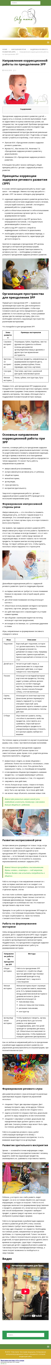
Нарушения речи (18, 49)
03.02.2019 (8, 70)
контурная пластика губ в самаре (10, 1362)
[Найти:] (25, 3)
